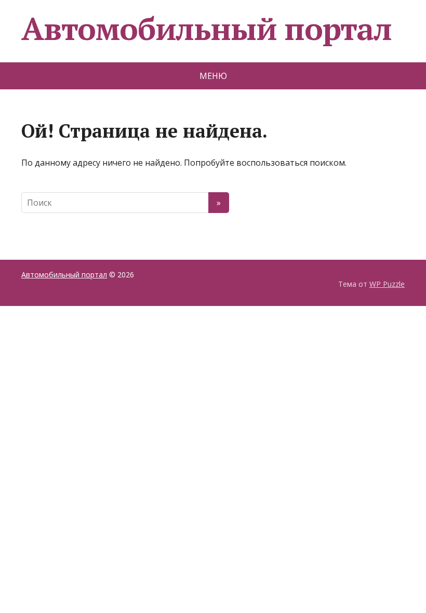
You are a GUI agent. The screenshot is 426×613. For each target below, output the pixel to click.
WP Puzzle (387, 284)
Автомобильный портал (206, 29)
